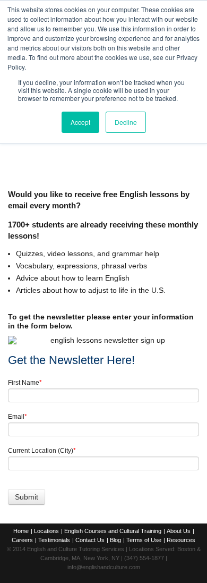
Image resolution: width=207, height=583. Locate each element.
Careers (22, 540)
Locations (46, 531)
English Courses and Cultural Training (112, 531)
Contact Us (90, 540)
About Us (179, 531)
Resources (181, 540)
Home (21, 531)
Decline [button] (126, 121)
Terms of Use (143, 540)
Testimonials (54, 540)
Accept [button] (80, 121)
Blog (115, 540)
